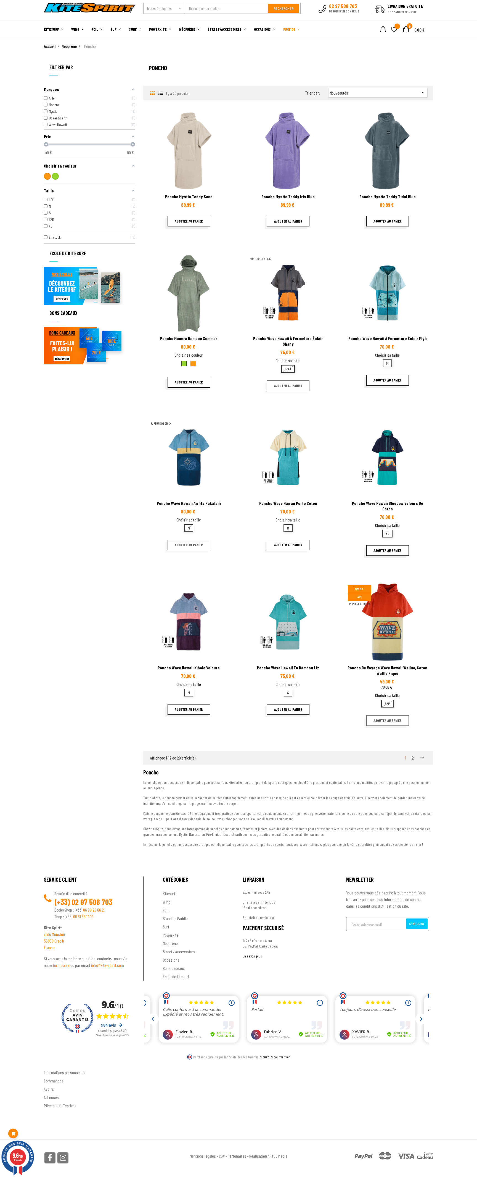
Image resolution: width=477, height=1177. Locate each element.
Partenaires (237, 1155)
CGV (222, 1155)
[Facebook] (49, 1157)
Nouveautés (378, 92)
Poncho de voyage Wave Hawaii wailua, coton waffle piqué (387, 670)
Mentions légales (203, 1155)
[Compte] (426, 18)
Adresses (51, 1097)
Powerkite (170, 935)
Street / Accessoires (179, 951)
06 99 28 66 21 (94, 909)
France (49, 947)
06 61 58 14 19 (83, 916)
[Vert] (55, 176)
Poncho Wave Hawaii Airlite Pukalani (189, 503)
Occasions (171, 959)
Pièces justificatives (60, 1105)
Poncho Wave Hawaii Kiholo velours (189, 667)
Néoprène (170, 943)
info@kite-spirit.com (107, 965)
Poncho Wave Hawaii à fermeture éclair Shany (288, 341)
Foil (165, 910)
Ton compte (53, 1063)
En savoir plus (252, 956)
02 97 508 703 (91, 902)
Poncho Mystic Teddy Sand (189, 196)
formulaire (61, 965)
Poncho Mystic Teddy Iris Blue (288, 196)
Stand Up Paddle (175, 918)
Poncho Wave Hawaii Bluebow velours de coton (387, 505)
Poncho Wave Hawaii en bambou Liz (288, 667)
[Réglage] (382, 30)
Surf (166, 926)
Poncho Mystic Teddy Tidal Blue (387, 196)
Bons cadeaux (174, 968)
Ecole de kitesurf (176, 976)
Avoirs (49, 1089)
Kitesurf (169, 893)
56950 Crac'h (54, 940)
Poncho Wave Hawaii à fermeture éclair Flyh (387, 338)
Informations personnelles (64, 1072)
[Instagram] (62, 1157)
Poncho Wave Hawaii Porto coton (288, 503)
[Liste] (160, 93)
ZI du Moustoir (54, 934)
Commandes (53, 1080)
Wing (167, 901)
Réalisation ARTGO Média (268, 1155)
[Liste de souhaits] (394, 30)
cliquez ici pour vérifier (274, 1057)
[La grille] (152, 93)
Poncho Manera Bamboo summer (188, 338)
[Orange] (47, 176)
